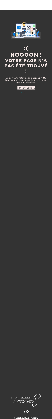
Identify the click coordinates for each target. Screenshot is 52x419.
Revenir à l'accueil (26, 87)
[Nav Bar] (45, 5)
